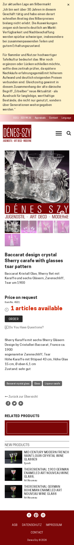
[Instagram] (44, 515)
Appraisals (40, 118)
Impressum (54, 525)
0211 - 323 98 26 (22, 118)
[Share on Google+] (20, 403)
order (14, 319)
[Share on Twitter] (14, 403)
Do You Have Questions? (26, 327)
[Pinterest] (37, 515)
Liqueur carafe (52, 384)
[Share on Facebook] (8, 403)
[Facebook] (30, 515)
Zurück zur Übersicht (23, 396)
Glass (37, 384)
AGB (14, 525)
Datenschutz (32, 525)
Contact (53, 118)
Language (66, 118)
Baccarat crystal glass (18, 384)
